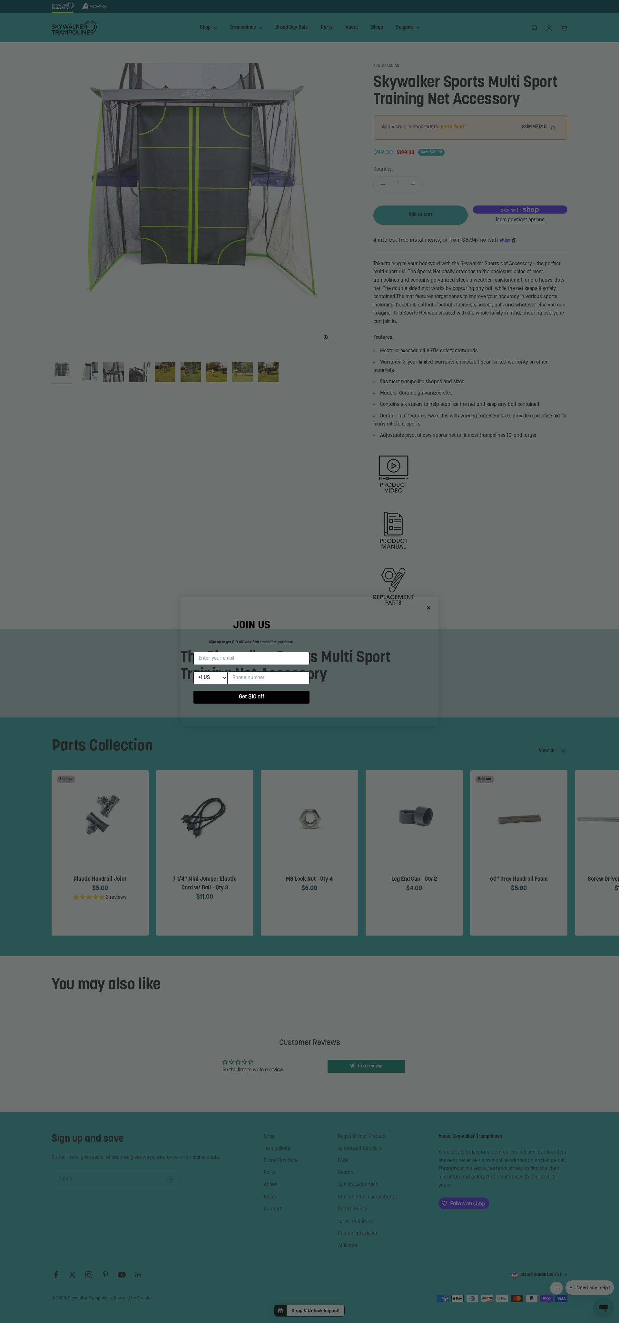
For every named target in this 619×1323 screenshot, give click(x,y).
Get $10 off (251, 697)
